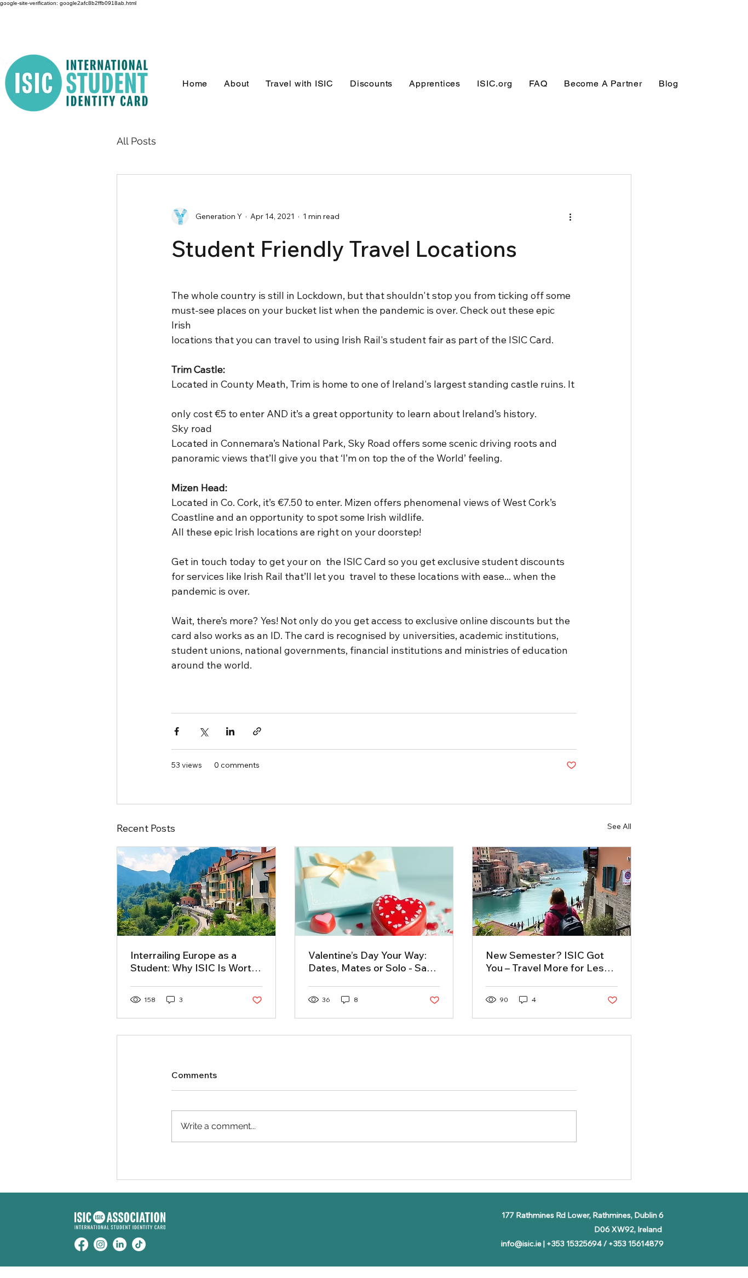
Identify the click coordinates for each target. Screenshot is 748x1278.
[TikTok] (139, 1244)
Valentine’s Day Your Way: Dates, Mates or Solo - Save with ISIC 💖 (373, 961)
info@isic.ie (521, 1243)
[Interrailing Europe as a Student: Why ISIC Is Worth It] (196, 891)
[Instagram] (100, 1244)
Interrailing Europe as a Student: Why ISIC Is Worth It (193, 961)
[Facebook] (81, 1244)
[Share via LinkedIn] (230, 731)
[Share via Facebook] (176, 731)
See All (619, 826)
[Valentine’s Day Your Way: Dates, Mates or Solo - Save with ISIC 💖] (374, 891)
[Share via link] (257, 731)
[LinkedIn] (119, 1244)
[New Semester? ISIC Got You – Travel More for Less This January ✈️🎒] (552, 891)
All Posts (136, 141)
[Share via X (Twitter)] (203, 731)
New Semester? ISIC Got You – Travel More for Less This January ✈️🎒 (547, 961)
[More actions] (570, 216)
